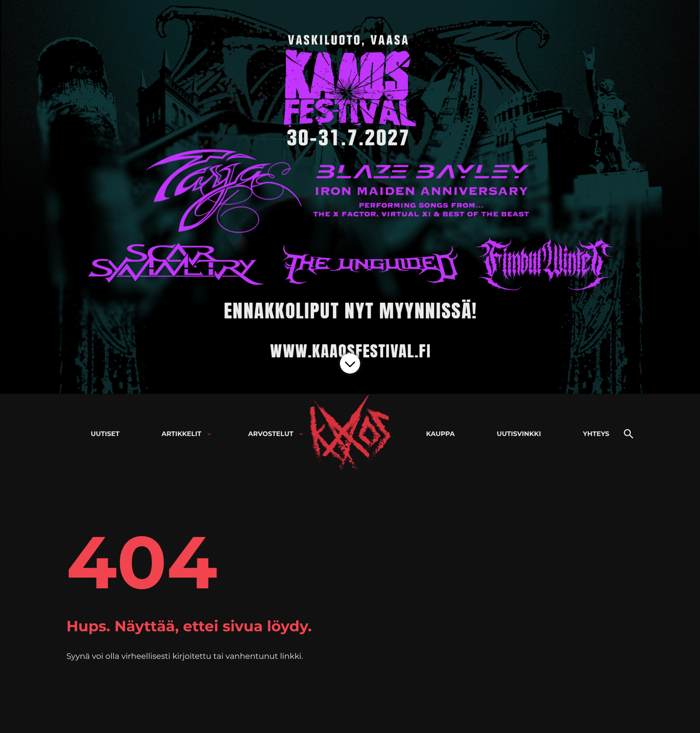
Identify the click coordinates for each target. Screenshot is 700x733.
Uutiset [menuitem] (105, 434)
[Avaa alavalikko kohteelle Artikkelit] (209, 434)
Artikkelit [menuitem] (181, 434)
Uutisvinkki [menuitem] (519, 434)
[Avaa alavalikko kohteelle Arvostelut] (301, 434)
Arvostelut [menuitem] (271, 434)
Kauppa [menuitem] (440, 434)
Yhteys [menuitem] (596, 434)
